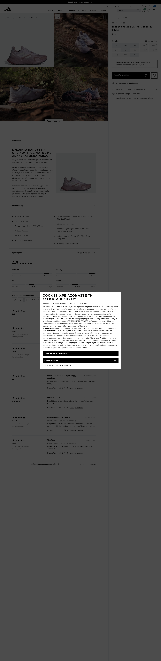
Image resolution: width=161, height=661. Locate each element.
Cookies (83, 326)
